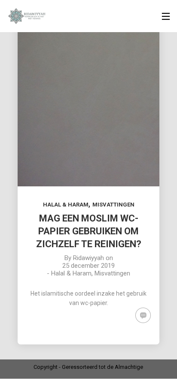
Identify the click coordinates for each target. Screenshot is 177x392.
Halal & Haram (65, 204)
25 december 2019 (88, 265)
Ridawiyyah (88, 258)
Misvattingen (113, 204)
